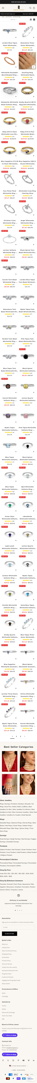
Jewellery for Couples (13, 815)
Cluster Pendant (27, 849)
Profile (4, 1006)
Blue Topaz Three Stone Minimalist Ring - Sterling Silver (27, 636)
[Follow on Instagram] (13, 1060)
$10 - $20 (11, 873)
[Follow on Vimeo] (29, 1060)
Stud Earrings (25, 839)
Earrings (7, 804)
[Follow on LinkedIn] (34, 1060)
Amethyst (18, 887)
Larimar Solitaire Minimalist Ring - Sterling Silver (9, 251)
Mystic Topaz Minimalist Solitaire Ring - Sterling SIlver (9, 429)
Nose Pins (8, 806)
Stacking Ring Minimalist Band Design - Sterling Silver (27, 74)
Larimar (20, 889)
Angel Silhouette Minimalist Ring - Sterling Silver (27, 222)
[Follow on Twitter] (8, 1060)
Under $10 (3, 873)
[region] (18, 900)
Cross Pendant (11, 852)
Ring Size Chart (6, 974)
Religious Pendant (6, 855)
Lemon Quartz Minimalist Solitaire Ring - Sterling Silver (27, 547)
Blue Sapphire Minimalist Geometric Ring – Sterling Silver (9, 665)
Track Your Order (7, 1016)
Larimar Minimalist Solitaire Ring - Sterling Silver (9, 577)
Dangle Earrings (15, 839)
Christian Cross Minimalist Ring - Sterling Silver (9, 222)
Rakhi (19, 806)
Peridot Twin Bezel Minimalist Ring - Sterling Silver (9, 340)
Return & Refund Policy (9, 951)
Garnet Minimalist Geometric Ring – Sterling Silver (27, 725)
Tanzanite (3, 884)
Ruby (19, 884)
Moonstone (10, 887)
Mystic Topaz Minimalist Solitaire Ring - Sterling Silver (27, 577)
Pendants (14, 804)
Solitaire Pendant (5, 849)
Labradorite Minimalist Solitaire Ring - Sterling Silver (27, 518)
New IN (10, 766)
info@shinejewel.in (12, 1047)
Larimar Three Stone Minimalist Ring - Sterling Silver (10, 695)
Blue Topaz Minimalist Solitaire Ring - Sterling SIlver (9, 458)
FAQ (3, 1019)
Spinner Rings (24, 828)
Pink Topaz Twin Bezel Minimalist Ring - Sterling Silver (27, 340)
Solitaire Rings (27, 825)
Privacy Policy (6, 960)
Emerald (9, 884)
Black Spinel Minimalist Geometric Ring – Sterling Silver (27, 665)
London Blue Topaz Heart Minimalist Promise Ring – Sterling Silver (9, 44)
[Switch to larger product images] (31, 19)
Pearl (15, 884)
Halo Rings (8, 825)
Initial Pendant (21, 852)
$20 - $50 (18, 873)
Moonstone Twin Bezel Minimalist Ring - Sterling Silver (9, 310)
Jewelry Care (6, 947)
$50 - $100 (25, 873)
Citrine (8, 889)
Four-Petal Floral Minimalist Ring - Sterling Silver (9, 192)
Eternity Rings (27, 823)
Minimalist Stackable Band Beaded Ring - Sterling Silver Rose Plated (9, 74)
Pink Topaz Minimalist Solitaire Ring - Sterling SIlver (27, 429)
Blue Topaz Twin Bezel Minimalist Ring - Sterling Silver (9, 370)
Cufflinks (24, 806)
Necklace (21, 804)
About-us (5, 944)
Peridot (32, 887)
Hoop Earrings (27, 765)
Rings (2, 804)
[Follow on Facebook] (3, 1060)
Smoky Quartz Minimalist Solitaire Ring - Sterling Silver (9, 636)
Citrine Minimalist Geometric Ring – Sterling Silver (27, 695)
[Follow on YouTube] (23, 1060)
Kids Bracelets (9, 788)
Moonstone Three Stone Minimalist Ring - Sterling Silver (27, 44)
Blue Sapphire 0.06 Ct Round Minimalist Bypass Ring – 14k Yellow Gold (27, 162)
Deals (3, 993)
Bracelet (27, 804)
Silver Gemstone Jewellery (20, 812)
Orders (4, 1009)
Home (3, 16)
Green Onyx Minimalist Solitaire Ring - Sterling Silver (9, 518)
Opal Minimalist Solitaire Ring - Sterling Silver (27, 488)
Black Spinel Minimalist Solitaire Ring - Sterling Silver (27, 458)
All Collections (9, 16)
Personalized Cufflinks (14, 865)
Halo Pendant (16, 849)
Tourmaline (25, 887)
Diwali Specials (26, 815)
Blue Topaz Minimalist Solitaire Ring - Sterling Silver (9, 488)
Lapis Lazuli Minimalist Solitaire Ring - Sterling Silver (9, 547)
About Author (6, 983)
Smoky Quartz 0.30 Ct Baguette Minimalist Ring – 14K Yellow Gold (27, 103)
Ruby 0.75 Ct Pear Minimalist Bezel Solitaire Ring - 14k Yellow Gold (27, 133)
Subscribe (9, 933)
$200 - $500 (8, 876)
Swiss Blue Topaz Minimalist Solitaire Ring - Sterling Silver (27, 606)
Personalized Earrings (20, 863)
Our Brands (5, 957)
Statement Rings (16, 823)
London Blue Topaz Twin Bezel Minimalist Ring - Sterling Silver (27, 281)
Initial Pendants (27, 787)
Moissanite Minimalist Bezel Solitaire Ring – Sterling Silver (9, 103)
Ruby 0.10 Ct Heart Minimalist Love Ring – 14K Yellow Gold (9, 133)
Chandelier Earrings (12, 841)
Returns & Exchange (8, 1012)
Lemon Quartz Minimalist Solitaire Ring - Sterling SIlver (27, 399)
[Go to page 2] (25, 736)
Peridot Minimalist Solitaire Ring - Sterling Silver (9, 606)
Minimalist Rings (5, 828)
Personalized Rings (6, 863)
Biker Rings (14, 828)
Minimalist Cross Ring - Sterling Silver (27, 192)
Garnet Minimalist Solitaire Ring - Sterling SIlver (10, 399)
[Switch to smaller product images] (34, 19)
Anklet (14, 806)
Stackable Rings (5, 823)
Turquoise (14, 889)
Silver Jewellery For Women (21, 809)
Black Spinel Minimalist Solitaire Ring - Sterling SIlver (27, 370)
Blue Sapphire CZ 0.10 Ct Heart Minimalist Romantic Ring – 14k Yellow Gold (9, 162)
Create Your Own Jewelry (9, 967)
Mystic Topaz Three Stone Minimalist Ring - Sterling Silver (9, 725)
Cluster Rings (17, 825)
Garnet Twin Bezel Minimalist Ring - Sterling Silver (9, 281)
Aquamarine (26, 884)
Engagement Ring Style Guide (11, 980)
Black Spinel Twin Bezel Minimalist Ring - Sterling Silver (27, 251)
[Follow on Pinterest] (18, 1060)
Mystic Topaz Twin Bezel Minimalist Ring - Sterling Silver (27, 310)
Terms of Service (7, 964)
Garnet (2, 889)
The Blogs (5, 996)
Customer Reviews (7, 977)
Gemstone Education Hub (10, 970)
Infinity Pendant (32, 852)
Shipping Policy (7, 954)
